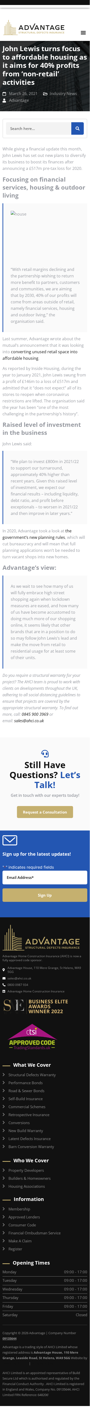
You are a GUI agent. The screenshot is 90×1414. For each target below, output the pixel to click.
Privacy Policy (42, 1363)
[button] (83, 32)
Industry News (63, 93)
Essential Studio (15, 1363)
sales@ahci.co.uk (29, 720)
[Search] (77, 128)
